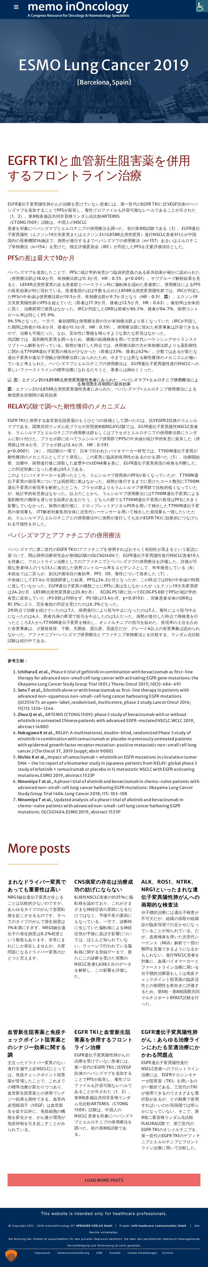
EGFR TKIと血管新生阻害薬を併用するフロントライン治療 (103, 1039)
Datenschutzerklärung (73, 1252)
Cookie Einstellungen (142, 1252)
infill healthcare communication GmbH (158, 1225)
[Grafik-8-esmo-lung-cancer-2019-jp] (104, 379)
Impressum (42, 1252)
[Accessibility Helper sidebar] (202, 6)
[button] (11, 1256)
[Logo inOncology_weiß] (78, 3)
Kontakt (115, 1252)
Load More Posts (104, 1180)
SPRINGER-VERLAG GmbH (94, 1225)
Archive (168, 1252)
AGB (99, 1252)
